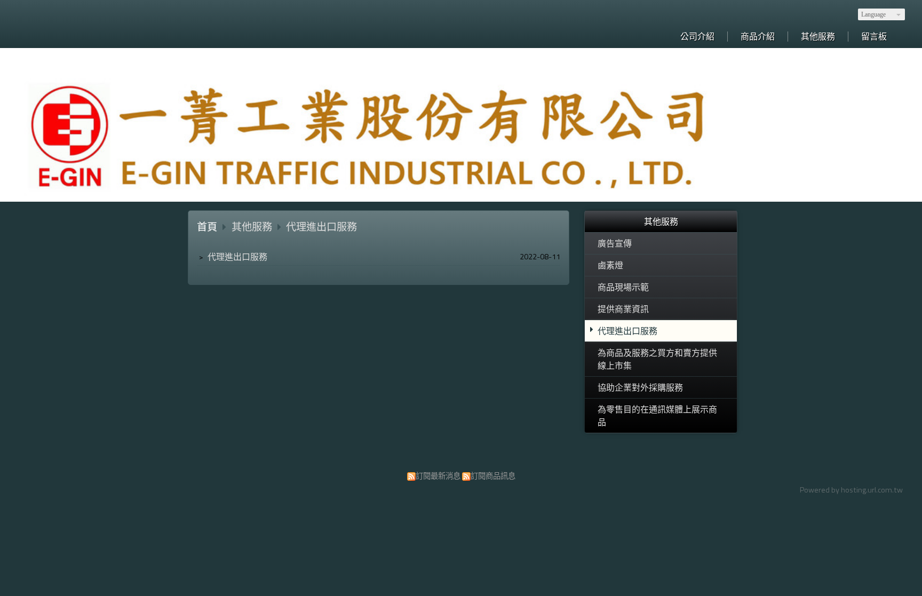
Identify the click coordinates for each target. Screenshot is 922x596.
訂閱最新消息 (438, 476)
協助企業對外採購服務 (640, 387)
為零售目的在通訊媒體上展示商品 (657, 415)
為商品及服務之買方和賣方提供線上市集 (657, 359)
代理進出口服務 (627, 330)
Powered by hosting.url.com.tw (851, 490)
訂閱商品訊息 (493, 476)
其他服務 (253, 226)
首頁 (207, 226)
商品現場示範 (623, 287)
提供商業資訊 (623, 309)
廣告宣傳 (615, 243)
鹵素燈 (610, 265)
